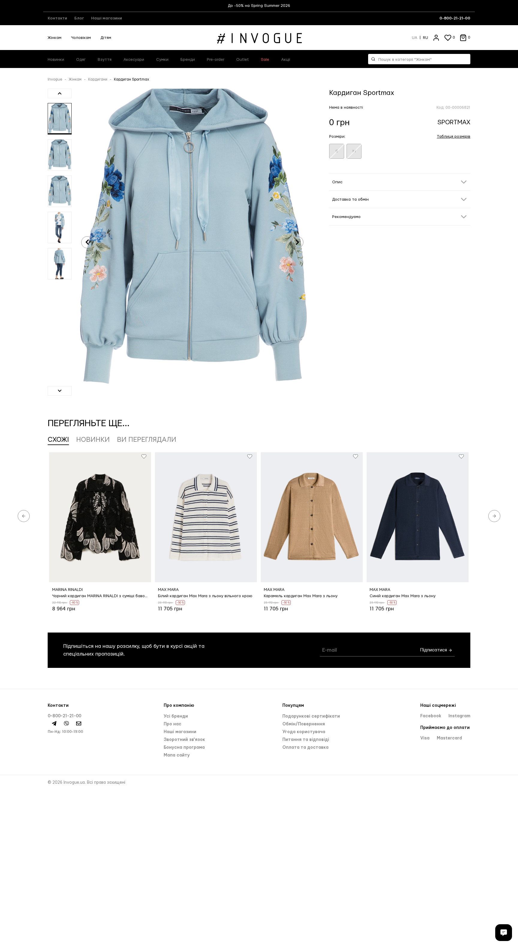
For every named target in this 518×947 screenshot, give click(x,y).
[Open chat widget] (503, 932)
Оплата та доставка (305, 747)
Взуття (105, 60)
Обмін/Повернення (303, 724)
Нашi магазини (180, 732)
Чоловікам (81, 38)
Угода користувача (303, 732)
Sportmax (453, 122)
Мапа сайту (177, 755)
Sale (265, 60)
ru (425, 38)
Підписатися (434, 650)
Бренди (187, 60)
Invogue (55, 79)
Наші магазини (106, 18)
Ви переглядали (146, 439)
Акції (285, 60)
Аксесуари (134, 60)
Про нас (172, 724)
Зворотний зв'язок (184, 740)
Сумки (162, 60)
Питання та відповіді (305, 740)
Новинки (56, 60)
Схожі (58, 439)
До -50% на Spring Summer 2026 (259, 6)
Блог (79, 18)
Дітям (105, 38)
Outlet (242, 60)
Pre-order (215, 60)
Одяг (81, 60)
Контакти (57, 18)
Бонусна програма (184, 747)
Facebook (431, 716)
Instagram (459, 716)
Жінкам (54, 38)
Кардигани (97, 79)
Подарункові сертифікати (311, 716)
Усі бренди (176, 716)
